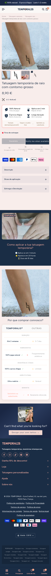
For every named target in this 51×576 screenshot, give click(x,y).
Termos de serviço (18, 507)
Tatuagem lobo (22, 555)
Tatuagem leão (16, 551)
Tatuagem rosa (19, 548)
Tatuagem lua (40, 551)
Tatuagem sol (25, 561)
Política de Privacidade (35, 503)
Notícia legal (44, 511)
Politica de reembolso (16, 503)
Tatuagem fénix (14, 561)
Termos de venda (30, 511)
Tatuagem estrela (28, 551)
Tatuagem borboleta (32, 548)
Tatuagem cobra (18, 558)
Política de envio (33, 507)
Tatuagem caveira (30, 558)
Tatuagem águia (42, 558)
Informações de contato (12, 511)
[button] (37, 141)
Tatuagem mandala (10, 555)
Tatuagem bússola (37, 561)
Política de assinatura (25, 515)
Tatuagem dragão (33, 555)
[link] (25, 293)
